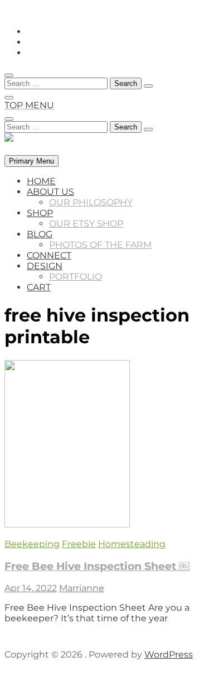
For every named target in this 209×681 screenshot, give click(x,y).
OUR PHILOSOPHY (91, 202)
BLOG (39, 234)
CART (39, 287)
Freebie (79, 544)
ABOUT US (50, 191)
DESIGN (44, 266)
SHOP (40, 213)
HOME (41, 181)
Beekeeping (32, 544)
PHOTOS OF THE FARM (100, 244)
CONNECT (49, 255)
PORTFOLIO (75, 276)
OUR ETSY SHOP (86, 223)
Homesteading (132, 544)
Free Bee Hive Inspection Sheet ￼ (96, 566)
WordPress (168, 654)
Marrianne (81, 588)
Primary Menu (31, 161)
